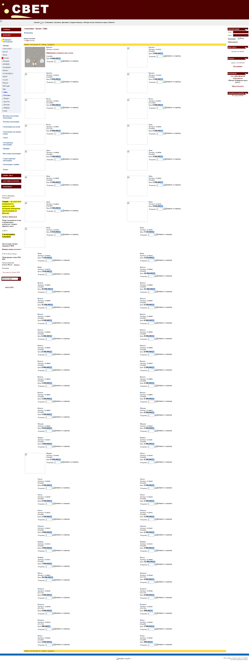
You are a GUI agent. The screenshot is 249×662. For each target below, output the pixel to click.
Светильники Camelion (11, 164)
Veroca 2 (17, 265)
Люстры (6, 45)
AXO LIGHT (7, 49)
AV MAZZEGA (8, 73)
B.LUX (5, 52)
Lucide (5, 111)
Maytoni (5, 83)
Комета (143, 267)
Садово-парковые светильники (9, 160)
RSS (18, 272)
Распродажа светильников (8, 41)
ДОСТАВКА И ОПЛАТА (11, 181)
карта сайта (9, 287)
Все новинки (237, 66)
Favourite (6, 58)
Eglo (4, 89)
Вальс (48, 99)
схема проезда (238, 78)
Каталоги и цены (101, 22)
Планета (143, 573)
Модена (143, 408)
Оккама (143, 510)
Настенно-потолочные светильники (11, 117)
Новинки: (231, 58)
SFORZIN (6, 64)
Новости (111, 22)
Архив (14, 272)
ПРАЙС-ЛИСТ (8, 175)
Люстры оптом (88, 22)
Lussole (5, 80)
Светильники (29, 28)
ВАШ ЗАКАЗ (232, 47)
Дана (151, 125)
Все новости (7, 272)
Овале (142, 453)
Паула (142, 557)
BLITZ (5, 77)
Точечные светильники (11, 122)
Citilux (5, 92)
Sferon (5, 55)
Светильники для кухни (11, 127)
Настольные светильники (12, 154)
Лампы (5, 169)
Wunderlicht (7, 67)
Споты (5, 138)
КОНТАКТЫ (7, 186)
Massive (5, 70)
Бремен (49, 47)
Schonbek (6, 61)
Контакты (57, 22)
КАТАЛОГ (7, 35)
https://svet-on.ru (238, 86)
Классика (7, 95)
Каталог (37, 22)
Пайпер (40, 542)
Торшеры (6, 148)
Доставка (65, 22)
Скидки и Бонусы (76, 22)
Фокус (142, 620)
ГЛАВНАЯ (6, 29)
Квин (151, 202)
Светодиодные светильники (8, 144)
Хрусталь (7, 101)
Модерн (6, 98)
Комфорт (7, 108)
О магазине (49, 22)
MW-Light (6, 86)
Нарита (40, 438)
